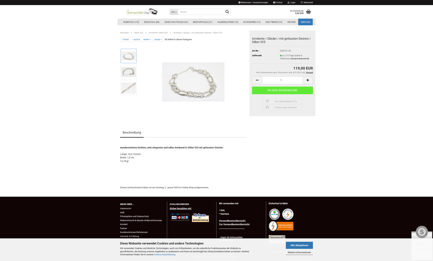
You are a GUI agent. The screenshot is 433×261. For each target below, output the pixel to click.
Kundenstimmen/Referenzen (134, 232)
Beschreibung (132, 132)
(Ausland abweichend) (299, 59)
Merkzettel (308, 2)
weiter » (147, 39)
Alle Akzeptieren (299, 245)
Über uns (305, 22)
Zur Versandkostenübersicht (234, 224)
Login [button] (292, 2)
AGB (122, 212)
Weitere (291, 22)
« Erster (125, 39)
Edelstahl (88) (151, 22)
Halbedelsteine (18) (227, 22)
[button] (257, 80)
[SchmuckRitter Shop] (142, 12)
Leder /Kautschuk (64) (176, 22)
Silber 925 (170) (131, 22)
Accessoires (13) (251, 22)
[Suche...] (227, 12)
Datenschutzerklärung (164, 254)
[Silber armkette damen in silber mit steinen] (193, 80)
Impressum (125, 208)
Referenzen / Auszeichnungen (254, 2)
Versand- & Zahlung (129, 236)
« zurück (136, 39)
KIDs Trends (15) (274, 22)
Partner (278, 2)
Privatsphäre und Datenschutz (134, 216)
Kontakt (124, 224)
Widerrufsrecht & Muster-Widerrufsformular (141, 220)
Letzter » (158, 39)
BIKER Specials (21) (202, 22)
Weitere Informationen (299, 252)
